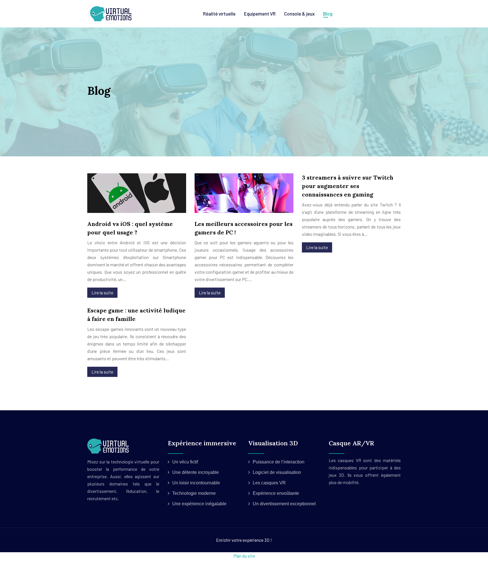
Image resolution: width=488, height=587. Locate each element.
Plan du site (244, 555)
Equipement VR (260, 13)
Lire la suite (102, 292)
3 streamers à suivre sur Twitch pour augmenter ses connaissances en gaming (347, 186)
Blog (327, 13)
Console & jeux (299, 13)
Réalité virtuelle (219, 13)
